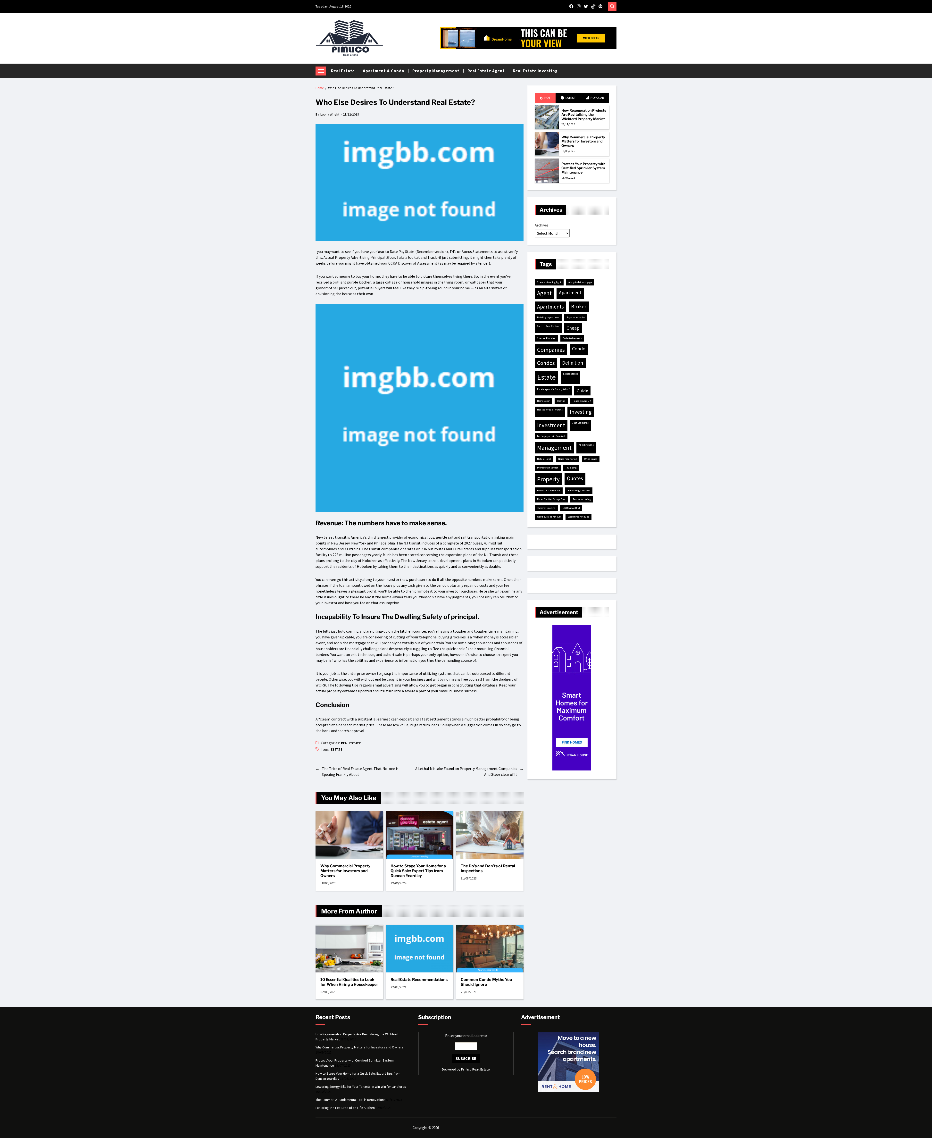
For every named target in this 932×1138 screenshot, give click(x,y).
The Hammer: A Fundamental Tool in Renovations (350, 1099)
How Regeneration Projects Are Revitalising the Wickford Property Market (583, 114)
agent (544, 293)
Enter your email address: (466, 1035)
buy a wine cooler (575, 317)
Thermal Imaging (546, 508)
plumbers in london (547, 467)
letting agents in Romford (551, 436)
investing (581, 411)
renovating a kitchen (578, 490)
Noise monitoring (567, 458)
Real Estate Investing (535, 71)
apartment (570, 292)
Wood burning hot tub (549, 516)
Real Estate (343, 71)
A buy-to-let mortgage (580, 282)
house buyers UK (582, 400)
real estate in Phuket (548, 490)
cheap (573, 328)
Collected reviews (572, 338)
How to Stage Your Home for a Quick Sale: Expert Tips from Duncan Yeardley (418, 871)
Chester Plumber (546, 338)
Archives (542, 225)
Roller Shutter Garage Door (551, 499)
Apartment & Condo (383, 71)
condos (546, 363)
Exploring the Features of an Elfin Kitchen (345, 1107)
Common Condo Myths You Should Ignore (486, 982)
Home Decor (543, 400)
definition (572, 363)
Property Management (435, 71)
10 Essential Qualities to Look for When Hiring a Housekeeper (349, 982)
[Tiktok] (593, 6)
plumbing (571, 467)
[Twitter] (585, 6)
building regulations (548, 317)
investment (551, 425)
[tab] (545, 98)
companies (551, 349)
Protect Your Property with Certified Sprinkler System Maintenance (583, 168)
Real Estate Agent (486, 71)
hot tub (561, 400)
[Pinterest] (600, 6)
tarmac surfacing (582, 499)
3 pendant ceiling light (549, 282)
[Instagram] (578, 6)
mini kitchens (586, 444)
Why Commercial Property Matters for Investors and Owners (345, 871)
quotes (575, 478)
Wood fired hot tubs (578, 516)
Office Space (590, 458)
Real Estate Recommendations (419, 979)
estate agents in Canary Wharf (553, 389)
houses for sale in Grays (550, 409)
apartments (550, 306)
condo (578, 348)
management (554, 448)
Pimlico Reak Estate (475, 1069)
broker (578, 306)
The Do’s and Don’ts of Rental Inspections (488, 868)
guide (582, 390)
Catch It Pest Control (548, 326)
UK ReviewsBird (571, 508)
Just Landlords (580, 422)
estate (336, 749)
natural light (544, 458)
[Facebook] (571, 6)
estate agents (570, 373)
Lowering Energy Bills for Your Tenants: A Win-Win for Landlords (361, 1086)
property (548, 479)
